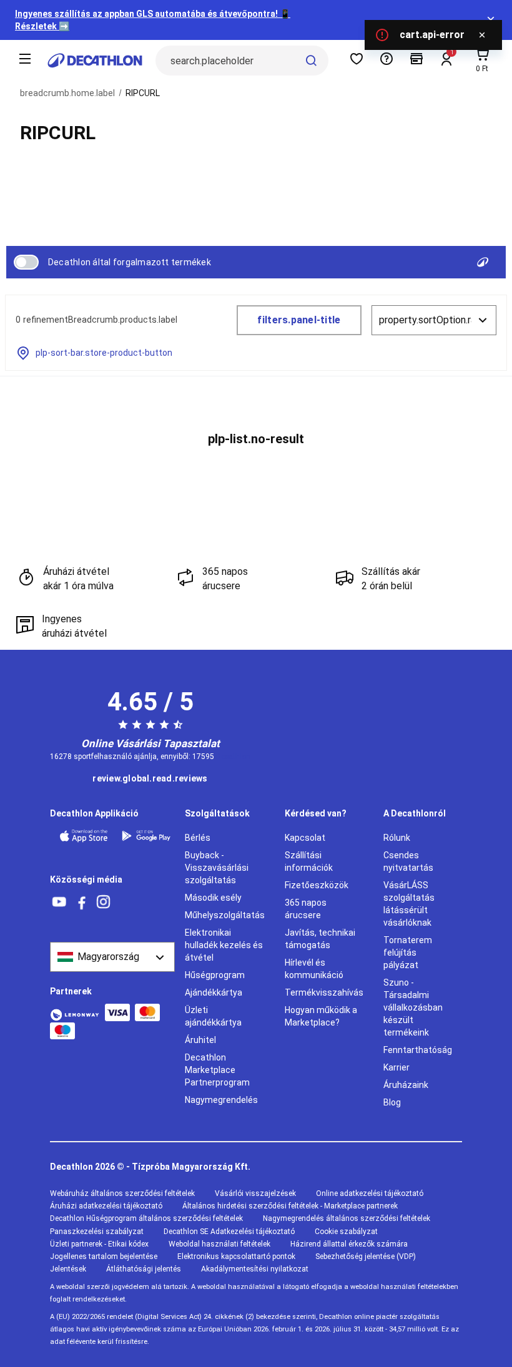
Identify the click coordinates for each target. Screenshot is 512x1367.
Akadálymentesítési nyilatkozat (254, 1269)
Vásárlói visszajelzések (255, 1193)
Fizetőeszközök (316, 885)
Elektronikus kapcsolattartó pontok (236, 1256)
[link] (149, 779)
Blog (392, 1102)
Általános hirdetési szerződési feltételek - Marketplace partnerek (290, 1206)
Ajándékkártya (213, 992)
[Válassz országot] (112, 957)
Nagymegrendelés (221, 1100)
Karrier (396, 1067)
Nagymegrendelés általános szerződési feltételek (346, 1218)
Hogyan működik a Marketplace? (321, 1016)
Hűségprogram (215, 975)
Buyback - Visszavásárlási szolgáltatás (217, 867)
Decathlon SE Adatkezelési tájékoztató (229, 1231)
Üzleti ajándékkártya (213, 1016)
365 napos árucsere (306, 909)
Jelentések (68, 1269)
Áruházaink (405, 1085)
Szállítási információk (309, 861)
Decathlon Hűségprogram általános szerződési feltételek (146, 1218)
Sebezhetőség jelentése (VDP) (365, 1256)
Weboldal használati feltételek (219, 1244)
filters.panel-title (298, 320)
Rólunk (396, 838)
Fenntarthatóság (417, 1050)
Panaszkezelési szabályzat (97, 1231)
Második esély (213, 898)
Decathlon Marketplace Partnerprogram (217, 1069)
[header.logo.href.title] (95, 61)
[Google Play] (146, 836)
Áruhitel (200, 1040)
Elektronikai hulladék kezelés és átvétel (224, 945)
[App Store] (83, 836)
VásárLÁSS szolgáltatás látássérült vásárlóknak (409, 904)
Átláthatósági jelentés (143, 1269)
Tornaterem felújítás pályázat (407, 952)
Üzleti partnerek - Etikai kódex (99, 1244)
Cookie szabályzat (346, 1231)
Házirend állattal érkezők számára (349, 1244)
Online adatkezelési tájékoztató (369, 1193)
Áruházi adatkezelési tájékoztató (106, 1206)
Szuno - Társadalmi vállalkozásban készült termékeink (413, 1007)
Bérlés (197, 838)
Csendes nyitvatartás (408, 861)
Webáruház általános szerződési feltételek (122, 1193)
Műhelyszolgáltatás (225, 915)
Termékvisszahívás (324, 992)
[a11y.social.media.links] (59, 902)
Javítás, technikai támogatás (320, 939)
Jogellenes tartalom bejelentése (103, 1256)
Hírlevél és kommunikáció (314, 969)
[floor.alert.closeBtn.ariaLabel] (482, 35)
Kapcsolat (305, 838)
